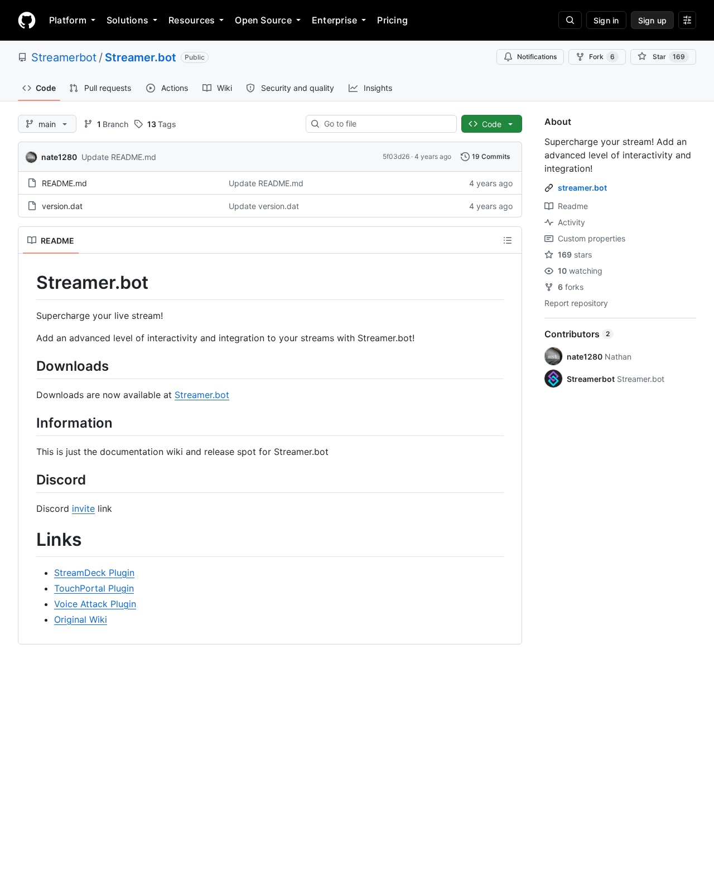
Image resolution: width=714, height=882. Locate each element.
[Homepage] (27, 20)
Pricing (392, 20)
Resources (191, 20)
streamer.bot (582, 187)
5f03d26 (396, 156)
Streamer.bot (140, 57)
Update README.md (118, 157)
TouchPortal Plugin (94, 588)
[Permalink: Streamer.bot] (28, 282)
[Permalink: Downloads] (28, 366)
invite (83, 508)
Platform (67, 20)
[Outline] (507, 240)
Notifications (537, 56)
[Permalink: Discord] (28, 479)
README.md (64, 183)
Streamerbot (64, 57)
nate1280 (59, 157)
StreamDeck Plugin (94, 572)
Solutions (127, 20)
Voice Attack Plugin (95, 603)
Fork (602, 56)
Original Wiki (80, 619)
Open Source (263, 20)
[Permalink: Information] (28, 422)
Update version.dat (264, 206)
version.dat (62, 206)
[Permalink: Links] (28, 540)
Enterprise (334, 20)
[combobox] (385, 123)
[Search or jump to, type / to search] (570, 20)
